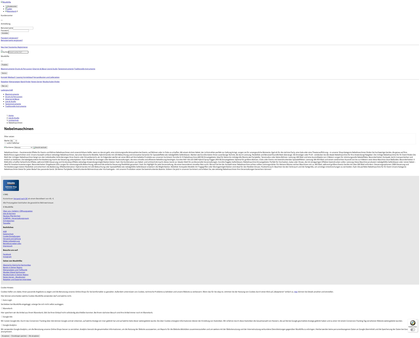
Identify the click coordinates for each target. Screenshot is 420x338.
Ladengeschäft (7, 90)
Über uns (4, 86)
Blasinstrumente (8, 69)
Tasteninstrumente (66, 69)
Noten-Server (36, 81)
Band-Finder (26, 81)
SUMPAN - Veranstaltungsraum (16, 218)
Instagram (7, 256)
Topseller (6, 223)
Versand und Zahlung (12, 238)
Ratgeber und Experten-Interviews (17, 279)
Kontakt (4, 77)
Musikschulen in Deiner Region (15, 274)
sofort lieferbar (13, 143)
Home (11, 115)
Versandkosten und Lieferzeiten (46, 77)
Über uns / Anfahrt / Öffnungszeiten (18, 211)
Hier (296, 292)
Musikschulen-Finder (51, 81)
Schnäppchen (8, 221)
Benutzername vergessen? (12, 40)
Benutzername (7, 28)
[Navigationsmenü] (2, 50)
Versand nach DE (20, 198)
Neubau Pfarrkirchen (11, 216)
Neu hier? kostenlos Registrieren (14, 47)
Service (4, 73)
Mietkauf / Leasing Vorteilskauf (20, 77)
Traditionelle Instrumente (84, 69)
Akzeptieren (5, 336)
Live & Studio (52, 69)
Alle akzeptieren (34, 336)
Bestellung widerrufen (12, 243)
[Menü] (416, 320)
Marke (6, 140)
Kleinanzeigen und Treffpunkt (15, 270)
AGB (5, 231)
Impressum (7, 246)
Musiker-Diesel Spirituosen (14, 272)
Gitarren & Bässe (39, 69)
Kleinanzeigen (14, 81)
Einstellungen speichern (19, 336)
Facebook (7, 254)
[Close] (2, 20)
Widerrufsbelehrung (11, 241)
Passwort (5, 30)
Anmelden (5, 33)
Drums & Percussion (23, 69)
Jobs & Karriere (9, 213)
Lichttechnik (13, 120)
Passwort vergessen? (9, 38)
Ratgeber (4, 81)
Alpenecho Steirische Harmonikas (17, 265)
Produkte (4, 65)
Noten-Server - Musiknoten (14, 277)
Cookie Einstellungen (11, 236)
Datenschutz (8, 234)
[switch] (413, 329)
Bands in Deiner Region (12, 267)
